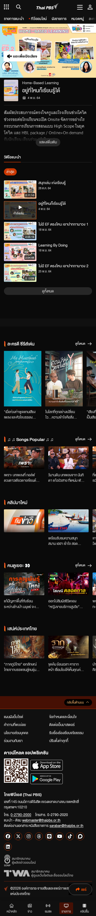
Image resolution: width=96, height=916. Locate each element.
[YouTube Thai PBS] (60, 836)
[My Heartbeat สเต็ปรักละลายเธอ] (22, 378)
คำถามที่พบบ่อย (15, 724)
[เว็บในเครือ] (6, 7)
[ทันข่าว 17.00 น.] (24, 520)
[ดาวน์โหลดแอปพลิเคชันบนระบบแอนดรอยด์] (46, 778)
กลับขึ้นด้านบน (75, 702)
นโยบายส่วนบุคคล (16, 732)
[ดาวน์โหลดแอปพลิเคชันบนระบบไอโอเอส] (46, 765)
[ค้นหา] (18, 7)
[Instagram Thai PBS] (28, 836)
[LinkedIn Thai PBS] (8, 847)
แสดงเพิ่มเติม (48, 141)
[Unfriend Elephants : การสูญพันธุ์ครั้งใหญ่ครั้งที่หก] (24, 583)
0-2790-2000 (21, 814)
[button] (24, 51)
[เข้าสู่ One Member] (90, 7)
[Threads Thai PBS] (39, 836)
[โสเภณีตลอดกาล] (68, 583)
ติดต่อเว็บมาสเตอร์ (62, 724)
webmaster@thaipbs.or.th (41, 820)
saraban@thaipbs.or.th (66, 825)
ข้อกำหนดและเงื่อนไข (63, 716)
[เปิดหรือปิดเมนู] (80, 7)
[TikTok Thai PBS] (70, 836)
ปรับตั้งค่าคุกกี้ (58, 740)
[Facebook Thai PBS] (8, 836)
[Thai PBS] (47, 7)
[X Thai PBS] (18, 836)
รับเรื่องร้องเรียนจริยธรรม (66, 732)
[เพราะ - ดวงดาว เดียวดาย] (24, 457)
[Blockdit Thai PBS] (80, 836)
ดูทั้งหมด (48, 290)
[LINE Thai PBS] (49, 836)
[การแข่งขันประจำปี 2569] (68, 520)
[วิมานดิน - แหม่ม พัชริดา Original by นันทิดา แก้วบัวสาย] (68, 457)
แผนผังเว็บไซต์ (13, 716)
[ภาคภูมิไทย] (24, 647)
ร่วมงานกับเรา (13, 740)
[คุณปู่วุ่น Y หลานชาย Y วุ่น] (64, 378)
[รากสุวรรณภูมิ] (68, 647)
